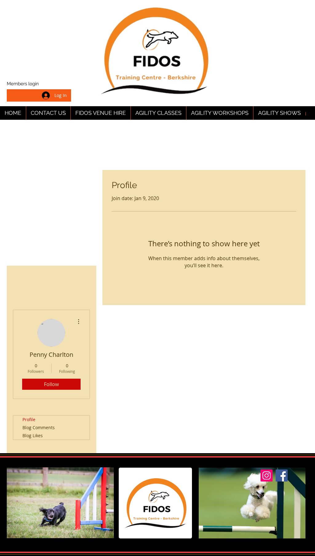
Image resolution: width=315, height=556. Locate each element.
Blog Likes (32, 435)
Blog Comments (38, 427)
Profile (28, 419)
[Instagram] (267, 475)
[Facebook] (282, 475)
